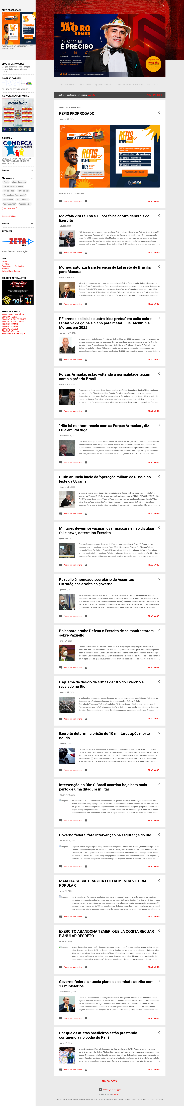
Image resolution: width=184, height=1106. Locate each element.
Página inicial (68, 85)
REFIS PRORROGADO (76, 113)
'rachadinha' (8, 199)
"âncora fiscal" (22, 199)
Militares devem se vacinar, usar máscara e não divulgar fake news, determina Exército (106, 530)
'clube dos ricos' (19, 182)
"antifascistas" (9, 204)
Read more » (154, 201)
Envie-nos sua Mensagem (130, 85)
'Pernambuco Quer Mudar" (14, 195)
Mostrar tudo (154, 95)
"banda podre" (25, 204)
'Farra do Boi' (23, 191)
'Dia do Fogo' (8, 191)
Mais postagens (109, 1081)
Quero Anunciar (103, 85)
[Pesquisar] (163, 7)
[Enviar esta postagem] (86, 202)
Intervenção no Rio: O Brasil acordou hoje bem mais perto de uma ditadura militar (103, 787)
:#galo (6, 182)
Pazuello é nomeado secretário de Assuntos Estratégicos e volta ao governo (96, 581)
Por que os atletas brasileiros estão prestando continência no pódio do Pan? (98, 1035)
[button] (158, 113)
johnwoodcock (116, 1094)
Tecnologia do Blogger (111, 1089)
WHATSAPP (85, 85)
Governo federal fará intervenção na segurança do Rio (105, 835)
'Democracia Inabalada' (13, 186)
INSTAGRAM (152, 85)
